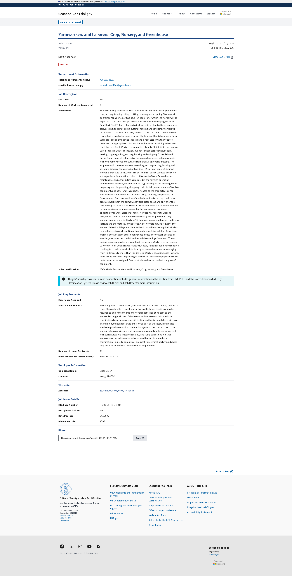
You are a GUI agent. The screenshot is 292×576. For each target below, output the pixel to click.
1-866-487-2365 (65, 518)
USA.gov (114, 518)
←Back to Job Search (71, 22)
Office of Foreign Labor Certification (160, 499)
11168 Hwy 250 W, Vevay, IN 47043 (117, 390)
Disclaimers (193, 497)
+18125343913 (107, 79)
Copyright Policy (92, 553)
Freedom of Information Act (202, 492)
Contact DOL (65, 520)
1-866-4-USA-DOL (66, 515)
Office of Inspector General (163, 510)
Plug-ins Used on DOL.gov (200, 507)
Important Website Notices (201, 502)
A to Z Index (155, 524)
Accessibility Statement (199, 512)
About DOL (154, 492)
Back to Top (222, 471)
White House (116, 513)
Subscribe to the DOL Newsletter (166, 520)
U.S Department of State (123, 500)
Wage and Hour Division (161, 505)
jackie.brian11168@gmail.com (115, 85)
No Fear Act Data (157, 515)
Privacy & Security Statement (71, 553)
